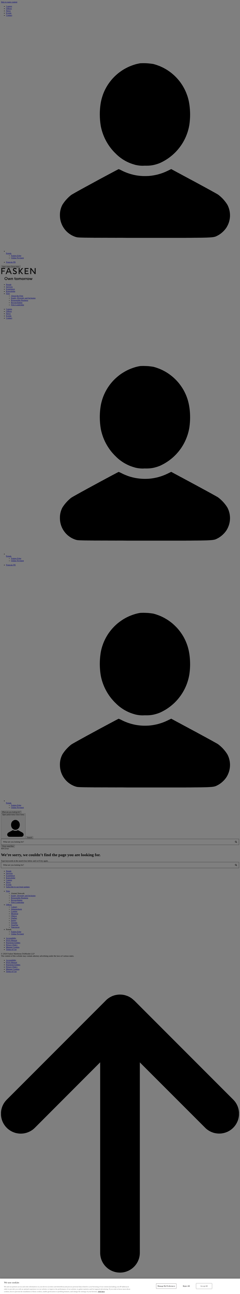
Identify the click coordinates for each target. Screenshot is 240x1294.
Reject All (186, 1286)
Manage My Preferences (166, 1286)
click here (101, 1291)
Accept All (204, 1286)
